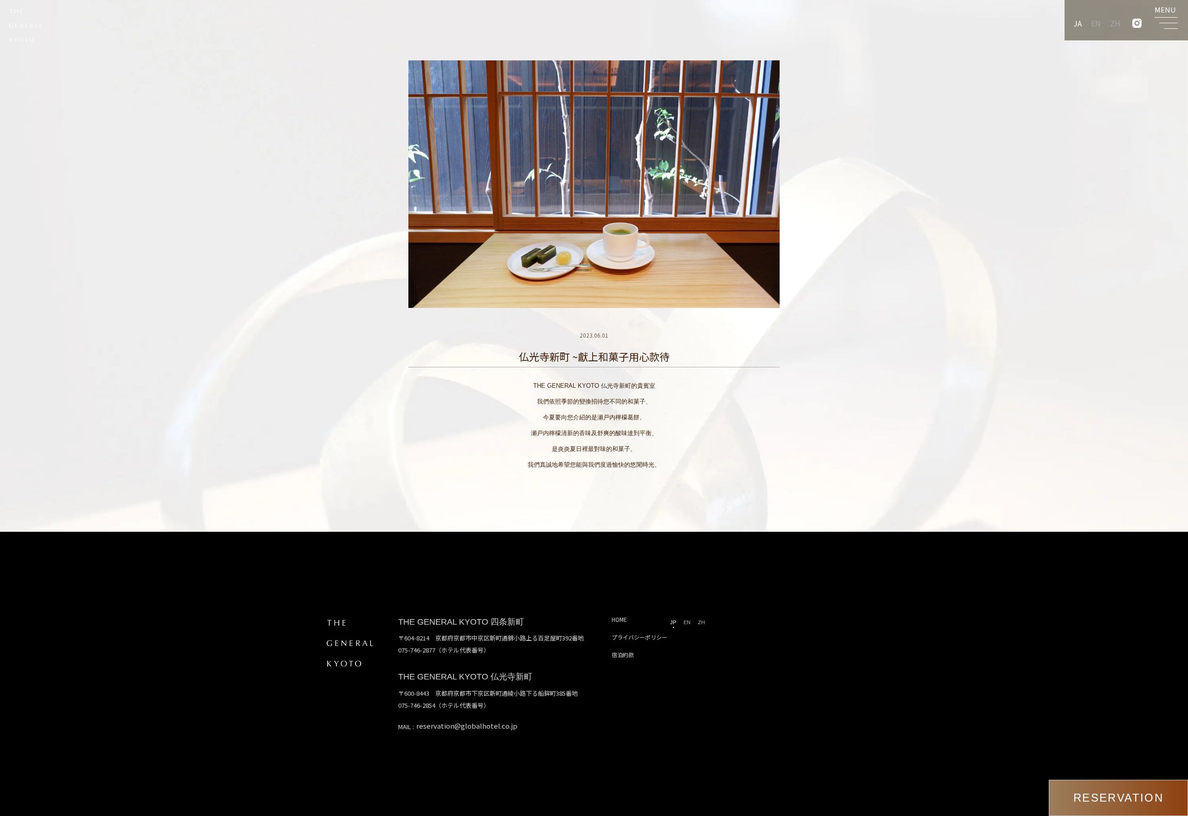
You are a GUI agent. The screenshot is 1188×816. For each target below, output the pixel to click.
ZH (1115, 23)
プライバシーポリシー (639, 637)
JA (1077, 23)
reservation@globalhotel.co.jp (466, 726)
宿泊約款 (623, 655)
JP (673, 622)
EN (1096, 23)
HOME (619, 619)
